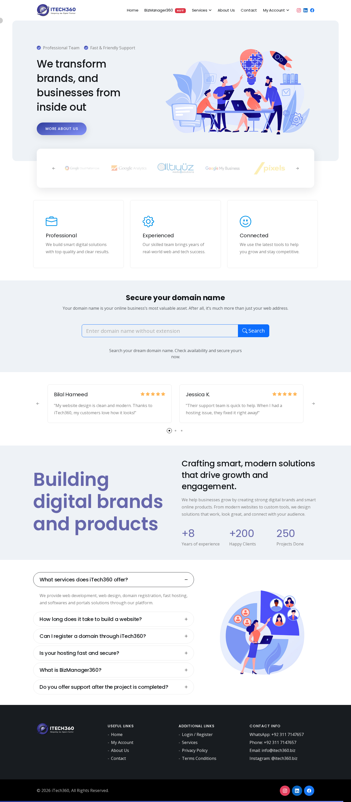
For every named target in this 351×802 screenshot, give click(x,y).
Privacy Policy (195, 750)
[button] (169, 430)
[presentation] (53, 168)
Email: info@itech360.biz (272, 750)
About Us (226, 10)
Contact (249, 10)
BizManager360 (164, 10)
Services (199, 10)
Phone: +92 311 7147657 (273, 742)
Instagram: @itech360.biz (274, 758)
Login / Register (197, 734)
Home (132, 10)
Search (256, 330)
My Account (274, 10)
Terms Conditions (199, 758)
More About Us (61, 128)
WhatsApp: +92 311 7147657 (277, 734)
